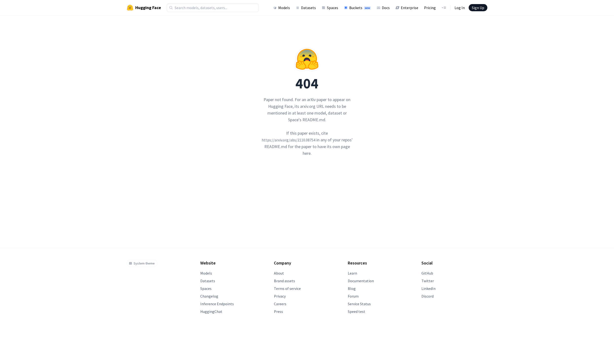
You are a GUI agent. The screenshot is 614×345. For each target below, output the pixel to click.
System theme (144, 263)
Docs (386, 7)
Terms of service (287, 288)
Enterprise (409, 7)
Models (284, 7)
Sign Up (478, 7)
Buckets (359, 7)
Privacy (280, 296)
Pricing (430, 7)
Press (278, 311)
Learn (352, 273)
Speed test (356, 311)
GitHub (427, 273)
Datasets (308, 7)
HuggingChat (211, 311)
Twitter (427, 280)
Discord (427, 296)
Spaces (332, 7)
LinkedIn (428, 288)
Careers (280, 303)
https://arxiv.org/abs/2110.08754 (288, 140)
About (279, 273)
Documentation (361, 280)
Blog (352, 288)
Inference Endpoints (217, 303)
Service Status (359, 303)
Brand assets (284, 280)
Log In (460, 7)
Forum (353, 296)
